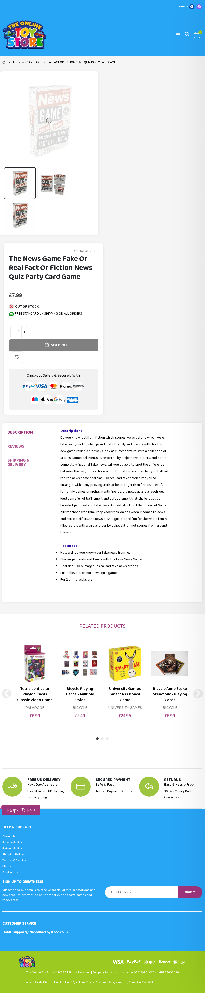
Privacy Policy (12, 842)
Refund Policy (12, 848)
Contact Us (10, 872)
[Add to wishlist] (17, 357)
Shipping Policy (13, 854)
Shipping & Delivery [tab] (19, 462)
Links (182, 6)
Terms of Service (14, 860)
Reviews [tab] (16, 446)
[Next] (198, 693)
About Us (9, 836)
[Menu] (178, 35)
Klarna (7, 866)
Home (4, 62)
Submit (190, 892)
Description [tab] (20, 432)
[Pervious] (7, 693)
